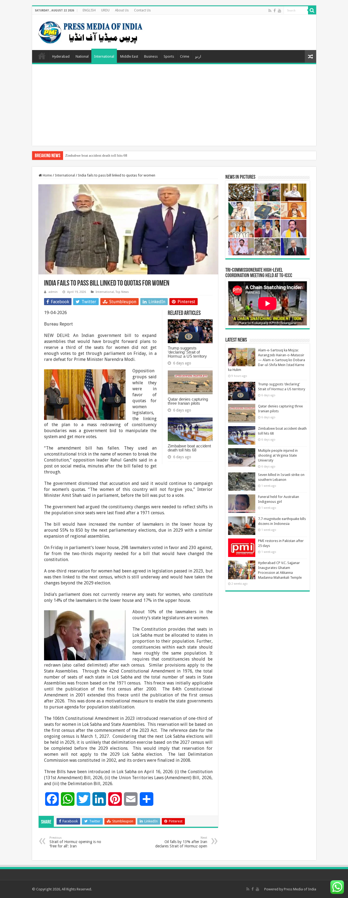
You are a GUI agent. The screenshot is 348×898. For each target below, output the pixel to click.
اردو (198, 56)
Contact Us (142, 10)
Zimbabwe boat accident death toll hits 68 (96, 155)
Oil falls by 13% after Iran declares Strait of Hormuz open (181, 842)
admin (53, 292)
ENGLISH (89, 10)
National (82, 56)
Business (151, 56)
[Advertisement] (174, 105)
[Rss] (270, 10)
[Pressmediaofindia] (90, 31)
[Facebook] (274, 10)
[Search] (312, 10)
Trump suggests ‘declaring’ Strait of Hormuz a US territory (187, 352)
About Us (122, 10)
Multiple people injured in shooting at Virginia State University (278, 455)
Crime (184, 56)
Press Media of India (300, 889)
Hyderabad (61, 56)
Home (42, 55)
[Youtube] (279, 10)
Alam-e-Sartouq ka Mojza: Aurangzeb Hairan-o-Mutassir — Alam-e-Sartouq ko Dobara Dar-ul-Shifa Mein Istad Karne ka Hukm (266, 360)
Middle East (129, 56)
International (104, 56)
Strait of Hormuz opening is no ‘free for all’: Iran (75, 842)
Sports (169, 56)
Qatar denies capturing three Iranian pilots (188, 401)
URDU (105, 10)
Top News (122, 292)
